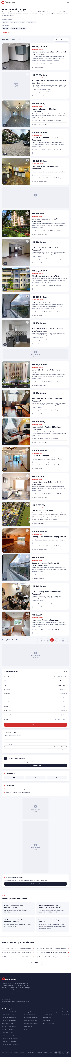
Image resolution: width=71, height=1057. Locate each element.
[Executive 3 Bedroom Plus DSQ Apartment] (35, 171)
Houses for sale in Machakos (10, 1044)
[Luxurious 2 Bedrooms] (35, 306)
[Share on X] (35, 777)
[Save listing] (27, 45)
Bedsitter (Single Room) (10, 744)
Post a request (36, 765)
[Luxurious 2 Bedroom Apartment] (35, 624)
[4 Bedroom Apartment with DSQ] (35, 280)
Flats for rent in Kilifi (7, 1032)
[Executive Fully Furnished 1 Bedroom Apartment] (35, 403)
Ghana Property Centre (22, 1001)
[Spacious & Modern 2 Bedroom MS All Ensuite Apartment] (35, 333)
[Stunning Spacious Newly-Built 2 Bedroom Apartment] (35, 567)
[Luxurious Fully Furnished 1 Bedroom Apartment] (35, 431)
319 (63, 640)
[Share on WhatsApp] (57, 777)
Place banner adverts (49, 1023)
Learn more (7, 994)
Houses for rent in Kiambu (9, 1020)
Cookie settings (48, 1052)
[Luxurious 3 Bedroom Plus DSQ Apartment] (35, 142)
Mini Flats (5, 28)
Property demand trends (31, 1017)
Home (3, 970)
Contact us (65, 1014)
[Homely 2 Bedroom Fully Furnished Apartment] (35, 486)
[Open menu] (68, 2)
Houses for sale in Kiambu (9, 1026)
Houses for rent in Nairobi (9, 1012)
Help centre (65, 1012)
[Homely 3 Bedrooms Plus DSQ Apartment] (35, 540)
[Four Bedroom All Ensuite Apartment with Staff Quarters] (35, 56)
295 (48, 640)
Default (62, 40)
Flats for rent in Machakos (9, 1041)
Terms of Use (39, 1052)
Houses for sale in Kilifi (8, 1035)
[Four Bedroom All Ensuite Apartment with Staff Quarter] (35, 85)
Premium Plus (47, 1017)
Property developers (29, 1014)
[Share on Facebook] (14, 777)
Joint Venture (30, 22)
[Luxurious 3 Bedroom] (35, 459)
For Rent (5, 22)
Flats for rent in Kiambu (8, 1023)
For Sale (22, 22)
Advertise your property (50, 1012)
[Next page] (67, 640)
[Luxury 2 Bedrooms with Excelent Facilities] (35, 374)
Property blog (28, 1026)
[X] (59, 1052)
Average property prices (30, 1020)
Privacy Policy (30, 1052)
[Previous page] (37, 640)
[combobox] (39, 676)
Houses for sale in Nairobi (9, 1017)
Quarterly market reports (31, 1023)
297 (56, 640)
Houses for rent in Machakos (10, 1038)
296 (52, 640)
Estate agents (27, 1012)
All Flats (6, 750)
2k (58, 750)
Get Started (34, 884)
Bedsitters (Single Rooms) (19, 28)
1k (54, 750)
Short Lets (14, 22)
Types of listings (48, 1014)
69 (54, 741)
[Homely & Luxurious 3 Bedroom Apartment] (35, 113)
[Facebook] (55, 1052)
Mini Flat (6, 741)
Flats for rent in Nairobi (8, 1014)
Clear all (65, 671)
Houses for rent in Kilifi (8, 1029)
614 (66, 750)
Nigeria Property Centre (8, 1001)
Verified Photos (47, 1020)
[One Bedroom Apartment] (35, 514)
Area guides (27, 1029)
